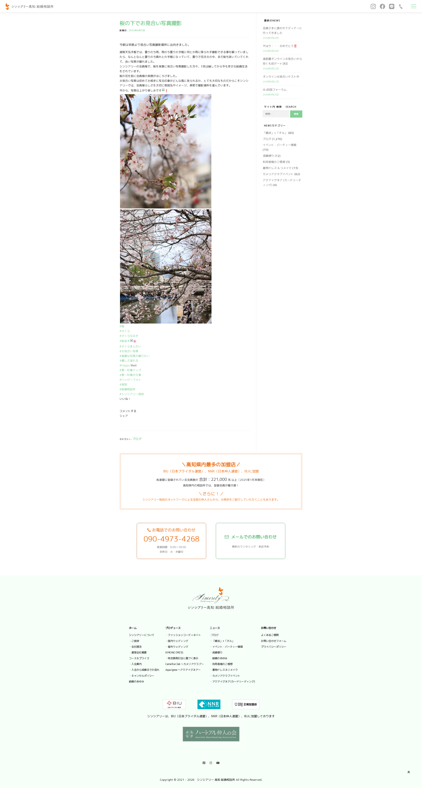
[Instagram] (373, 6)
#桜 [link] (122, 326)
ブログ (137, 439)
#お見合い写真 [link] (129, 351)
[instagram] (211, 762)
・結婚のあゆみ (218, 658)
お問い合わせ (268, 628)
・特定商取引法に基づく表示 (181, 658)
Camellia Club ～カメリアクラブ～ (184, 664)
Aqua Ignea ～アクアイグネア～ (182, 670)
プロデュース (173, 628)
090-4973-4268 (171, 538)
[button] (185, 399)
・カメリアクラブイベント (225, 676)
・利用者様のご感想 (221, 664)
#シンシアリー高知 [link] (132, 394)
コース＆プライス (139, 658)
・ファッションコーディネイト (183, 635)
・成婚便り (216, 652)
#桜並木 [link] (125, 341)
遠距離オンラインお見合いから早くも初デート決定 (282, 61)
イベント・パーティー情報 (279, 145)
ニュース (215, 628)
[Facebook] (382, 6)
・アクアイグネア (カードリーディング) (232, 681)
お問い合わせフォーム (273, 641)
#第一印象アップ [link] (130, 370)
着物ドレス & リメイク (277, 168)
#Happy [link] (125, 365)
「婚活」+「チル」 (275, 133)
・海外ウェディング (176, 647)
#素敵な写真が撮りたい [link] (135, 356)
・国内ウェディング (176, 641)
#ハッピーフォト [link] (130, 380)
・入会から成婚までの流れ (144, 670)
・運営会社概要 (138, 652)
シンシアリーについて (141, 635)
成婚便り (268, 156)
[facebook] (204, 762)
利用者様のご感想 (274, 162)
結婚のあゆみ (136, 681)
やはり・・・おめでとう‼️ (280, 46)
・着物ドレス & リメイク (224, 670)
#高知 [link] (123, 384)
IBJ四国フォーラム (274, 90)
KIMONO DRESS (174, 652)
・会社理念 (135, 647)
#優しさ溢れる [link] (129, 360)
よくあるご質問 (270, 635)
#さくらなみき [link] (129, 336)
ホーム (132, 628)
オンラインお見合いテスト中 (281, 76)
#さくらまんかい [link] (130, 346)
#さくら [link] (125, 331)
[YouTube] (217, 762)
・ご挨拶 (134, 641)
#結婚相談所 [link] (128, 389)
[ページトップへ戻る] (408, 771)
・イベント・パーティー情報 (226, 647)
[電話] (401, 6)
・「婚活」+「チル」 (222, 641)
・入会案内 (135, 664)
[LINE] (392, 6)
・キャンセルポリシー (141, 676)
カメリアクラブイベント (278, 174)
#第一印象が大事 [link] (130, 375)
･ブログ (214, 635)
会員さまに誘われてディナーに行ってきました (282, 30)
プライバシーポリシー (273, 647)
